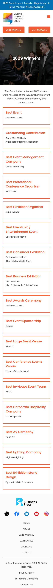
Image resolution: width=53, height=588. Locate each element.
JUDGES (26, 552)
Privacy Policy (26, 572)
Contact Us (27, 584)
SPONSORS (26, 546)
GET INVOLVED (39, 29)
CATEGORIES (26, 540)
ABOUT (26, 528)
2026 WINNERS (13, 29)
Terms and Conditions (26, 578)
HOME (26, 522)
